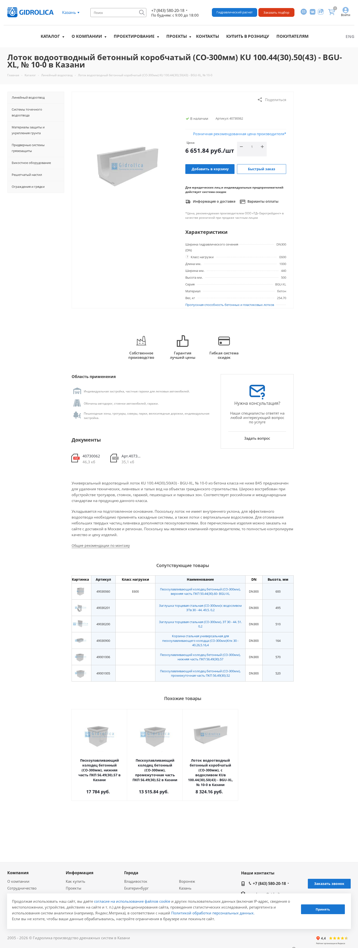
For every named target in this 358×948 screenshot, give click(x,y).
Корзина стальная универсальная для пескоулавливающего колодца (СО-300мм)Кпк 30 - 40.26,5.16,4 (200, 640)
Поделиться (275, 99)
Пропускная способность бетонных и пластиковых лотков (229, 305)
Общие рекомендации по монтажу (101, 545)
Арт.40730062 (132, 456)
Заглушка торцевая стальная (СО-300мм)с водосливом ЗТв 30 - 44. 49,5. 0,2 (200, 607)
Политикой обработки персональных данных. (212, 912)
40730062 (91, 456)
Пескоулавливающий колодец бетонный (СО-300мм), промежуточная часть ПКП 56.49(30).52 (200, 673)
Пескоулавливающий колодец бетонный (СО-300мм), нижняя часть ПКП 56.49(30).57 (200, 657)
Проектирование (134, 36)
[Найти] (142, 12)
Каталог (50, 36)
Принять (323, 909)
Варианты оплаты (262, 201)
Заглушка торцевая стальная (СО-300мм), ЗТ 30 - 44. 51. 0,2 (200, 624)
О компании (87, 36)
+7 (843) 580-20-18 (167, 10)
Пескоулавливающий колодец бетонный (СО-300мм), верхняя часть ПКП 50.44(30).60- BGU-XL (200, 591)
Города (131, 872)
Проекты (176, 36)
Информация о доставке (214, 201)
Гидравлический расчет (235, 12)
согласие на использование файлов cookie (132, 901)
